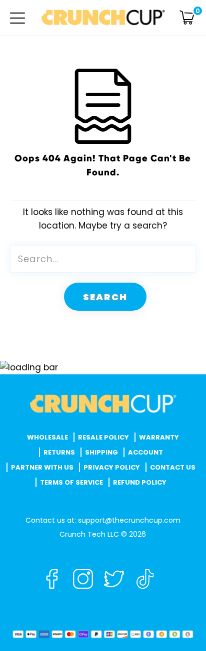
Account (145, 452)
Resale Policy (103, 437)
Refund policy (139, 482)
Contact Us (173, 467)
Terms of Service (71, 482)
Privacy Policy (112, 467)
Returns (59, 452)
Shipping (101, 452)
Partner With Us (42, 467)
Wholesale (47, 437)
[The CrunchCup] (102, 17)
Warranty (159, 437)
